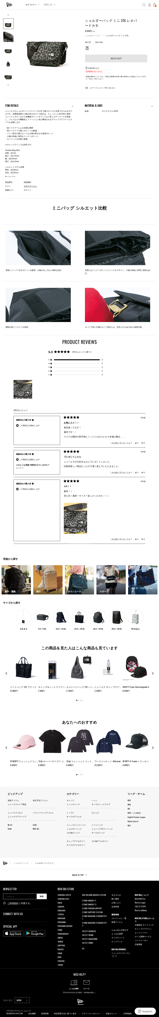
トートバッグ (97, 825)
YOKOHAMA (62, 922)
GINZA (60, 902)
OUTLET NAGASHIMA (89, 939)
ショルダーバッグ (92, 36)
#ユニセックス (10, 176)
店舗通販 (138, 944)
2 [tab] (78, 700)
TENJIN (60, 965)
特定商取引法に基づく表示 (65, 1013)
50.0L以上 (135, 629)
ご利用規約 (12, 903)
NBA (129, 804)
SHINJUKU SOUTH (64, 895)
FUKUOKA (61, 961)
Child (35, 825)
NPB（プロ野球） (135, 813)
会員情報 (115, 906)
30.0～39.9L (98, 629)
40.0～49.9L (117, 629)
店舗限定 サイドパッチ (144, 924)
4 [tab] (82, 700)
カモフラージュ (30, 186)
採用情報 (45, 1013)
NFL (129, 808)
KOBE (59, 957)
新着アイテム (13, 800)
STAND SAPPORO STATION (92, 912)
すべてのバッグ (98, 832)
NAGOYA (61, 949)
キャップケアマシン (143, 928)
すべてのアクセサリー (76, 845)
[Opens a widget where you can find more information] (145, 1011)
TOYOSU (61, 914)
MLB (129, 800)
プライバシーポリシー (91, 1013)
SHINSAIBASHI (63, 933)
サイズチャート (118, 937)
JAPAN (19, 1000)
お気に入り (116, 902)
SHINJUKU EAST (63, 898)
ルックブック (117, 941)
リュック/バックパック (76, 825)
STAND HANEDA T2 (89, 904)
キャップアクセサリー (76, 841)
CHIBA (60, 930)
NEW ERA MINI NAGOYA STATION (94, 895)
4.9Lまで (23, 629)
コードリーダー (141, 940)
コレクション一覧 (118, 918)
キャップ (70, 800)
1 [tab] (76, 700)
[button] (75, 359)
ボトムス (95, 812)
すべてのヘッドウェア (101, 804)
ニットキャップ (73, 804)
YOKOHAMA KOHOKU (65, 926)
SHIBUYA (61, 906)
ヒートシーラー (141, 932)
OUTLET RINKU (87, 942)
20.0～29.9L (79, 629)
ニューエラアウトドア (17, 816)
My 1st (10, 825)
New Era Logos (140, 902)
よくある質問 (117, 933)
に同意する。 (19, 903)
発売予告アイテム (40, 800)
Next (8, 83)
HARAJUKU (61, 910)
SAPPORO (61, 945)
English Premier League (136, 817)
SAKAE (60, 953)
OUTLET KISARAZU (89, 931)
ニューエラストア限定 (17, 804)
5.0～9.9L (42, 629)
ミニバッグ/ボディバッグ (102, 828)
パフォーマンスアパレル (43, 812)
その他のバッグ (73, 832)
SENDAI (60, 941)
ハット (94, 800)
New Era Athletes (141, 910)
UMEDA (60, 937)
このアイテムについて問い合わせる (102, 88)
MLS (129, 825)
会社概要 (32, 1013)
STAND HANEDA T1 (89, 900)
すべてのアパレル (74, 816)
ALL (83, 948)
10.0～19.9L (61, 629)
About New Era (140, 898)
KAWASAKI (61, 918)
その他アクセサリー (100, 841)
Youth (10, 828)
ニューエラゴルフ (15, 812)
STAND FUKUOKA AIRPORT (92, 908)
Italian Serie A (133, 821)
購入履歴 (115, 898)
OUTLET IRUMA (87, 935)
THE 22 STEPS (140, 906)
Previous (8, 16)
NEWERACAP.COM (14, 1013)
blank (84, 898)
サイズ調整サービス (143, 936)
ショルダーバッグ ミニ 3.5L (117, 36)
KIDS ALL (36, 828)
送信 (41, 896)
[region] (23, 389)
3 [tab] (80, 700)
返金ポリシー (111, 1013)
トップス (70, 812)
